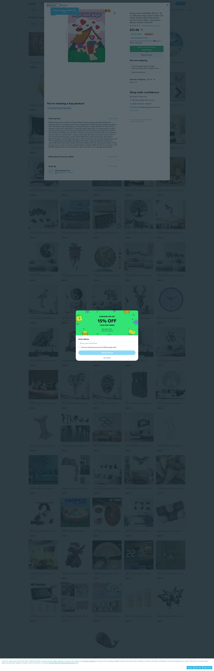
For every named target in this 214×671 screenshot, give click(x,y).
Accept (190, 668)
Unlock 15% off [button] (107, 353)
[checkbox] (79, 347)
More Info (207, 668)
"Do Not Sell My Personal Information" (62, 663)
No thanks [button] (107, 358)
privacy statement (89, 661)
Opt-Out (198, 668)
